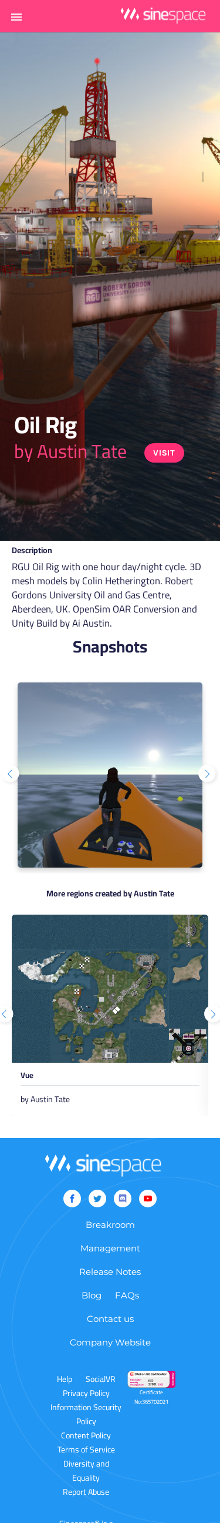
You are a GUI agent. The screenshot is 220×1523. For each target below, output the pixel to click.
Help (64, 1379)
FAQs (127, 1295)
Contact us (110, 1318)
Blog (91, 1295)
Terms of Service (86, 1449)
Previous (11, 774)
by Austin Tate (70, 450)
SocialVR (101, 1379)
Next (208, 774)
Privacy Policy (86, 1393)
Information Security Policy (85, 1414)
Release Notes (110, 1271)
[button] (16, 16)
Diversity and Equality (86, 1470)
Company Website (110, 1342)
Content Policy (86, 1435)
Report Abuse (86, 1491)
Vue (27, 1077)
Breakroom (110, 1224)
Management (110, 1248)
